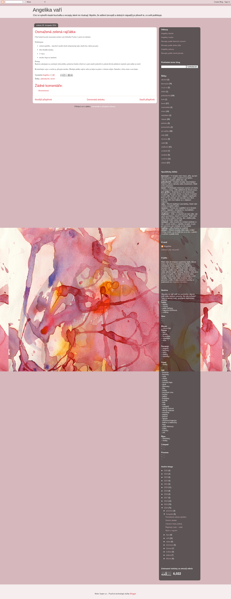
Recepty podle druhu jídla (171, 45)
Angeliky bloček (167, 33)
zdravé (163, 163)
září (168, 538)
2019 (166, 491)
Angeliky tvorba (167, 37)
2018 (166, 494)
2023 (166, 477)
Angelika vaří (47, 10)
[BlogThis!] (64, 75)
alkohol (164, 80)
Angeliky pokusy (167, 49)
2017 (166, 498)
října (168, 535)
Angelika (167, 246)
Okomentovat (43, 91)
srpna (168, 542)
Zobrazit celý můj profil (170, 250)
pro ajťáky (165, 131)
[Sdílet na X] (66, 75)
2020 (166, 487)
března (169, 559)
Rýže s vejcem (171, 531)
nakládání (165, 115)
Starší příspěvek (147, 99)
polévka (164, 123)
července (170, 545)
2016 (166, 501)
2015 (166, 504)
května (169, 552)
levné (53, 79)
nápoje (163, 119)
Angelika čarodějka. (180, 282)
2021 (166, 484)
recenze (164, 139)
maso (163, 111)
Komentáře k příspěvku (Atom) (103, 107)
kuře (163, 99)
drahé (163, 92)
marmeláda (165, 107)
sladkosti (164, 147)
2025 (166, 471)
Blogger (133, 594)
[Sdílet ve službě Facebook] (69, 75)
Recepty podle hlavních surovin (173, 41)
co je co (164, 88)
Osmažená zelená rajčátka (175, 517)
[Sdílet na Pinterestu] (71, 75)
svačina (164, 159)
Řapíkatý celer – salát (173, 527)
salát (163, 143)
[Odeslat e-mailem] (61, 75)
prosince (169, 511)
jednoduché (45, 79)
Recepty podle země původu (172, 53)
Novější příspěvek (43, 99)
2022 (166, 481)
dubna (168, 555)
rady (163, 135)
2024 (166, 474)
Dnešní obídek (171, 520)
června (169, 548)
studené (164, 155)
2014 (166, 508)
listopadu (170, 514)
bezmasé (164, 84)
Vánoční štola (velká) (173, 524)
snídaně (164, 151)
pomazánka (165, 127)
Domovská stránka (96, 99)
